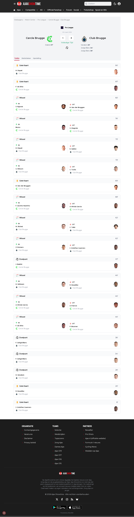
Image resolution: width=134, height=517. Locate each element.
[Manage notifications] (4, 513)
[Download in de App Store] (75, 507)
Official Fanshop (54, 10)
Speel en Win (101, 10)
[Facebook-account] (62, 499)
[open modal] (119, 3)
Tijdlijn (16, 58)
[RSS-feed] (72, 499)
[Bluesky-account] (77, 499)
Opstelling (37, 58)
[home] (14, 10)
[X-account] (57, 499)
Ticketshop (89, 10)
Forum (69, 10)
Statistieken (26, 58)
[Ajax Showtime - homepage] (29, 4)
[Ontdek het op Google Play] (59, 507)
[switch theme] (114, 3)
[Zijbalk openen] (14, 4)
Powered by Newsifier (67, 513)
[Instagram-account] (67, 499)
